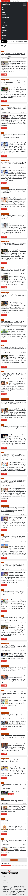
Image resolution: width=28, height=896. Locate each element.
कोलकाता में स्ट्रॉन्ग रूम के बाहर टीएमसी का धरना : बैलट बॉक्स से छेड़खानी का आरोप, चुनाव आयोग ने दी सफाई (13, 270)
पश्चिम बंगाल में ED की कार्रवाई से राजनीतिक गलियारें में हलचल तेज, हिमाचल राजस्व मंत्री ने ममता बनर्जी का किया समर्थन (13, 693)
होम (3, 7)
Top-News (6, 79)
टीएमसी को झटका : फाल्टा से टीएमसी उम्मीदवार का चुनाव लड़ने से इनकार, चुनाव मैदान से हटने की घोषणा (13, 81)
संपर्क (5, 880)
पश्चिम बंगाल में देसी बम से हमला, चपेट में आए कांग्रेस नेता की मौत (13, 785)
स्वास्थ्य (3, 27)
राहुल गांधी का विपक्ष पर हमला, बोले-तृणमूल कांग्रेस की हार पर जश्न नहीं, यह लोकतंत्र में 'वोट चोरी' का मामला (13, 244)
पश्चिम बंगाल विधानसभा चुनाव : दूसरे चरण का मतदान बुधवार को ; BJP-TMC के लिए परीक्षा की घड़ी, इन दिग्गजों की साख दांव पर (13, 295)
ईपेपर (3, 38)
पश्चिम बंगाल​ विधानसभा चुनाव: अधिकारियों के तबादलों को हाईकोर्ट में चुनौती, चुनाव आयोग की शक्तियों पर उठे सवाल (13, 538)
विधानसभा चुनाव (5, 17)
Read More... (4, 74)
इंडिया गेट (4, 33)
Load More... (14, 860)
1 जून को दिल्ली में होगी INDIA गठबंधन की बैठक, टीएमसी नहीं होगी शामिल (13, 841)
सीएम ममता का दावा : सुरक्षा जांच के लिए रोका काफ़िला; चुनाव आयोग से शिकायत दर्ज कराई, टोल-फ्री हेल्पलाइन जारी (13, 428)
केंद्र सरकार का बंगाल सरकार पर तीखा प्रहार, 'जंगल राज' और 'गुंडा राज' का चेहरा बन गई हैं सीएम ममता (13, 715)
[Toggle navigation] (24, 4)
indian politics (11, 41)
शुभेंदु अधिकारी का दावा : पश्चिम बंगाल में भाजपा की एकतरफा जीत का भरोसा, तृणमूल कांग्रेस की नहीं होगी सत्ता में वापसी (13, 349)
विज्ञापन (5, 878)
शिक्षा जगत (4, 25)
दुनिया (3, 12)
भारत (3, 9)
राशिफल (4, 35)
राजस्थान (4, 14)
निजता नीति (6, 883)
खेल (3, 20)
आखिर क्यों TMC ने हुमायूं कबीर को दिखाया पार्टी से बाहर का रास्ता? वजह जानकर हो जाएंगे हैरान (13, 760)
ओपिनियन (4, 30)
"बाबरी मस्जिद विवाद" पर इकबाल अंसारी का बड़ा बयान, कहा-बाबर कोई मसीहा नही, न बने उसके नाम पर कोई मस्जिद (13, 737)
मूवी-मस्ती (4, 22)
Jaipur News (20, 41)
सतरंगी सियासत (4, 821)
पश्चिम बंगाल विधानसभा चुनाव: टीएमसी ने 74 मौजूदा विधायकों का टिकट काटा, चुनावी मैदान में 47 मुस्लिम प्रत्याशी (12, 593)
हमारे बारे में (6, 876)
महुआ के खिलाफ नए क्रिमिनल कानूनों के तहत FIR (12, 801)
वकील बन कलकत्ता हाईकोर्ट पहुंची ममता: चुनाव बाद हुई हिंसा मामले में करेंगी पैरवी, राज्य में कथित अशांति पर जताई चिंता (13, 108)
